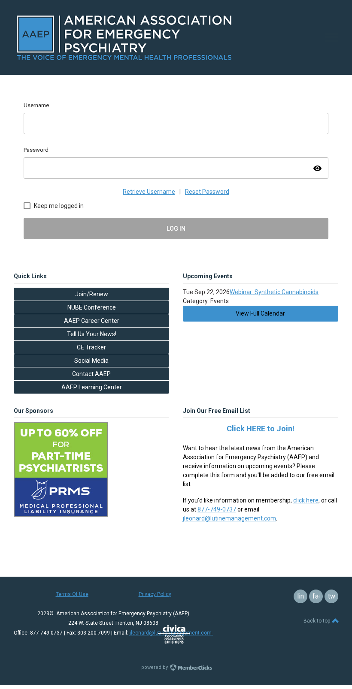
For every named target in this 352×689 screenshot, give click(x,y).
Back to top (317, 621)
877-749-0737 (216, 509)
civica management (174, 634)
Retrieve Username (149, 191)
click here (306, 500)
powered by (155, 667)
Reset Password (207, 191)
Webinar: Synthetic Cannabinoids (274, 292)
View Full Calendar (260, 313)
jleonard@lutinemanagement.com (229, 518)
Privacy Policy (155, 594)
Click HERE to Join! (260, 428)
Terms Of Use (72, 594)
